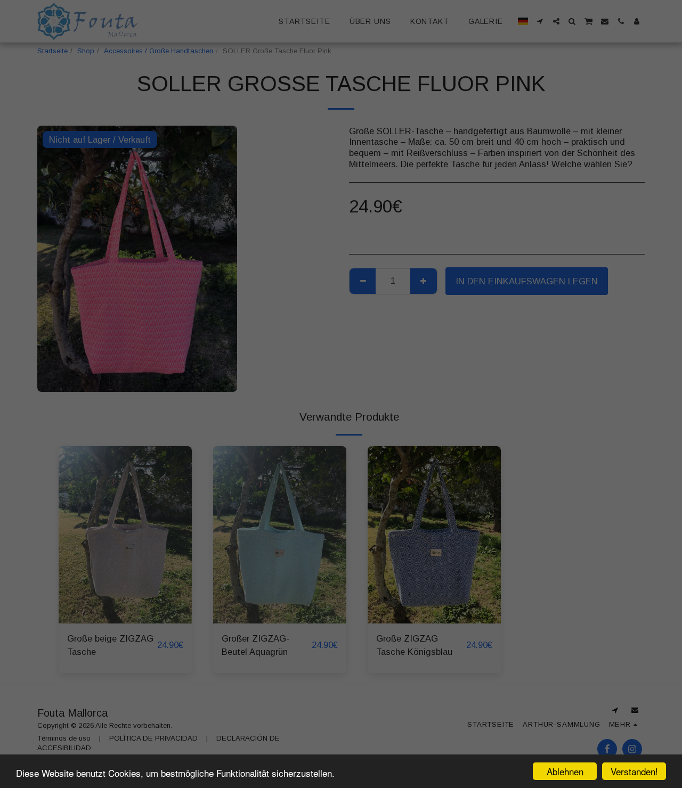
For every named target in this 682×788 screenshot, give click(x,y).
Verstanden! (634, 771)
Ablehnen (565, 771)
